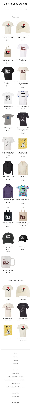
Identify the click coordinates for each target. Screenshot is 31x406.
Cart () (25, 9)
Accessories (15, 373)
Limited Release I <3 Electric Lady (16, 387)
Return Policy (13, 9)
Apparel (15, 370)
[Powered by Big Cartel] (15, 403)
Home (15, 353)
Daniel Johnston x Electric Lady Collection (15, 380)
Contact (19, 9)
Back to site (15, 396)
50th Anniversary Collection (15, 376)
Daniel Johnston (15, 383)
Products (6, 9)
